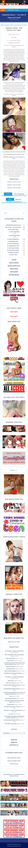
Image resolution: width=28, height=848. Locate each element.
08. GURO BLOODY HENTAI (13, 250)
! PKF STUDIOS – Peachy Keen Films (13, 227)
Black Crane (10, 680)
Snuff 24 (11, 714)
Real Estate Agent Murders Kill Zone (12, 720)
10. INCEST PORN (13, 254)
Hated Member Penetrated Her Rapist (12, 673)
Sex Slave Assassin (10, 666)
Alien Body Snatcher (10, 658)
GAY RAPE (14, 259)
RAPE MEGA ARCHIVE (14, 274)
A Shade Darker (10, 704)
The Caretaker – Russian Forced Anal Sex (14, 651)
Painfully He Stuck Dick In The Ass (11, 706)
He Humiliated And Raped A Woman (12, 688)
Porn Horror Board (14, 763)
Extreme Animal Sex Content (14, 757)
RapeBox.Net (14, 739)
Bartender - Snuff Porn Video (14, 187)
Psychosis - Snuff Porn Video (14, 182)
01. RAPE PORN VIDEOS (14, 231)
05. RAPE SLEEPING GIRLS (13, 243)
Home (2, 25)
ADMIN (14, 37)
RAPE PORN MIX (14, 271)
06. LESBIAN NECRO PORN (13, 245)
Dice (11, 696)
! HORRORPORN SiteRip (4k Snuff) (13, 225)
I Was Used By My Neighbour (10, 671)
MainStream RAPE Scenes (14, 265)
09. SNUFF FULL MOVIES (13, 252)
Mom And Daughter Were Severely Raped (14, 654)
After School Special (10, 682)
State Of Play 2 (10, 660)
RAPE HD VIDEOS (14, 268)
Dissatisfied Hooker (10, 668)
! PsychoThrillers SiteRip (13, 229)
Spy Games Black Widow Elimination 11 (12, 685)
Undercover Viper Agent (10, 698)
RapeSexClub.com (14, 745)
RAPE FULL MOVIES (14, 262)
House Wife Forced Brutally (11, 723)
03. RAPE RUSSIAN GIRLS (13, 239)
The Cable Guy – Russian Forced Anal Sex (14, 677)
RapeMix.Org (14, 742)
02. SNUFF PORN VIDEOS (14, 235)
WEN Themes (18, 846)
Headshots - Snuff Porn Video (14, 184)
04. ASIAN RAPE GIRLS (13, 241)
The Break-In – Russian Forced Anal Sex (13, 710)
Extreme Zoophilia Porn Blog (14, 760)
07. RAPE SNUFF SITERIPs (15, 40)
